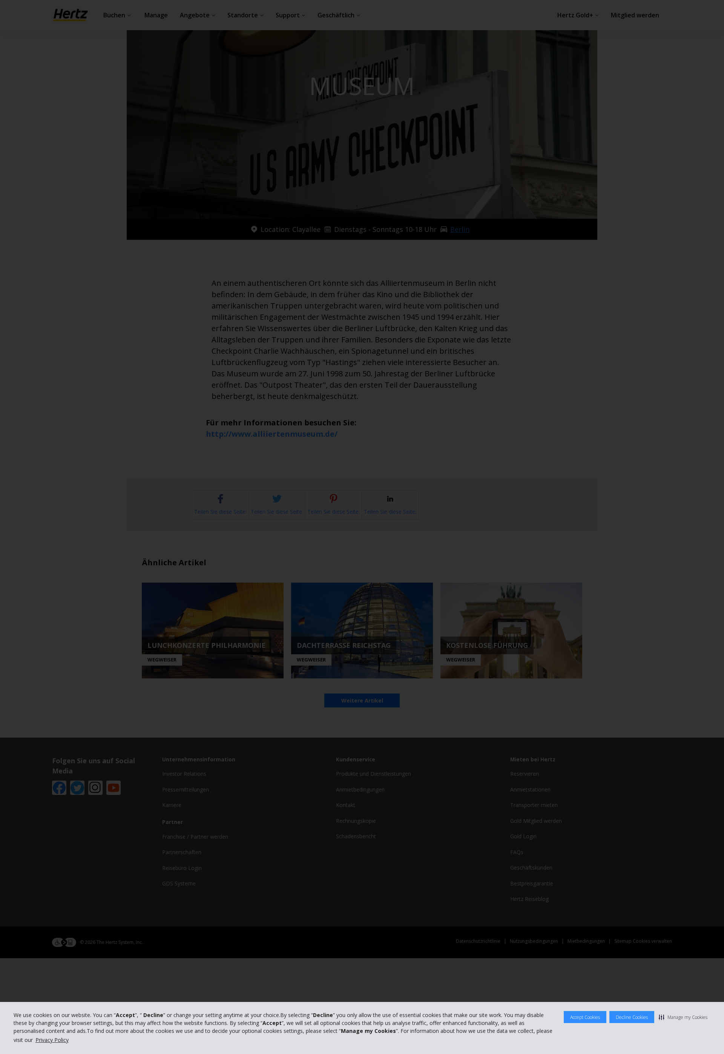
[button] (683, 1017)
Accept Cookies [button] (585, 1017)
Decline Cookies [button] (632, 1017)
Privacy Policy (52, 1039)
